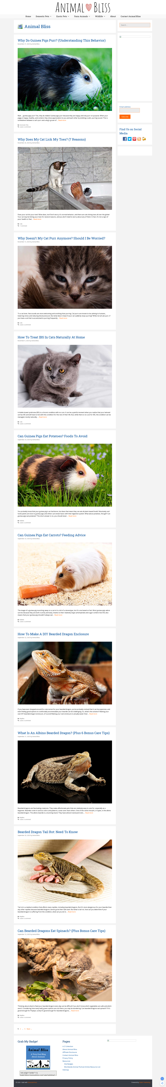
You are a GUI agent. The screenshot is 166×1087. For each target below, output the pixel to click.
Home (28, 16)
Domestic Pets (42, 16)
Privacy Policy (68, 1058)
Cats (21, 224)
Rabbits (22, 521)
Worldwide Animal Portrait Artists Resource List (82, 1067)
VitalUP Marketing (144, 1082)
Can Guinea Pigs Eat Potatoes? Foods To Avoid (52, 436)
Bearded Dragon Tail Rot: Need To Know (48, 832)
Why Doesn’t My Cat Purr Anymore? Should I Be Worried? (61, 238)
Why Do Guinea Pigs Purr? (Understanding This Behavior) (62, 40)
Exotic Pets (61, 16)
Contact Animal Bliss (131, 16)
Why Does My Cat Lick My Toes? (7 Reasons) (52, 139)
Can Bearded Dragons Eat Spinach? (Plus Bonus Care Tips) (61, 931)
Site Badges (68, 1064)
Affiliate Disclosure (70, 1052)
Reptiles (22, 718)
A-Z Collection (68, 1046)
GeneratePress (32, 1082)
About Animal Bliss (70, 1049)
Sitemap (66, 1070)
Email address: (125, 107)
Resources (66, 1061)
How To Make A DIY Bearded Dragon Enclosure (53, 634)
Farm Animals (81, 16)
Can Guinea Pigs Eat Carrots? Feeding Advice (52, 535)
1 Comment (23, 226)
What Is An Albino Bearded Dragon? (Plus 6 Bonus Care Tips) (64, 733)
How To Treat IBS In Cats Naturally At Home (51, 337)
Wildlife (99, 16)
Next (29, 1029)
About (113, 16)
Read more (62, 120)
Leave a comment (25, 127)
